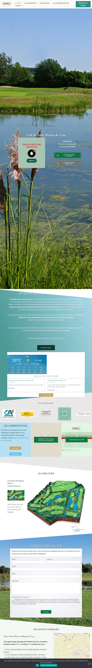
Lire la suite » (11, 388)
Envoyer (46, 612)
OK (37, 665)
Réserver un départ (83, 4)
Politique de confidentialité (48, 665)
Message (15, 581)
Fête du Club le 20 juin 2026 (57, 380)
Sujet (14, 574)
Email (14, 566)
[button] (56, 635)
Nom (14, 559)
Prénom (50, 559)
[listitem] (38, 498)
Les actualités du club (61, 3)
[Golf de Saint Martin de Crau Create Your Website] (6, 4)
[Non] (89, 663)
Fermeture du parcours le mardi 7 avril (20, 380)
